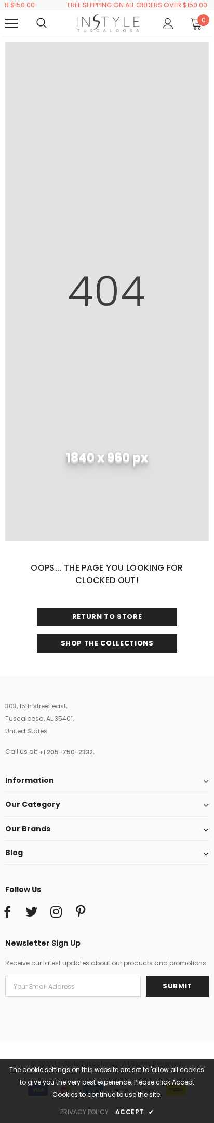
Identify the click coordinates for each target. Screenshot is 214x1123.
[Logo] (108, 23)
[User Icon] (168, 23)
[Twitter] (31, 912)
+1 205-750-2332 (66, 751)
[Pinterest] (80, 912)
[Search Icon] (52, 23)
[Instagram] (56, 912)
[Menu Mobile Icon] (11, 23)
